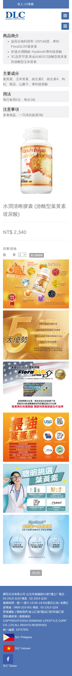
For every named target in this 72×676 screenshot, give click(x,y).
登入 (20, 4)
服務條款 (25, 616)
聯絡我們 (22, 611)
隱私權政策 (10, 616)
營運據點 (8, 611)
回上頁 (36, 572)
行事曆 (29, 4)
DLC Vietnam (22, 648)
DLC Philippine (23, 637)
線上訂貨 (34, 611)
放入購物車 (37, 255)
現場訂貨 (58, 611)
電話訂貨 (46, 611)
